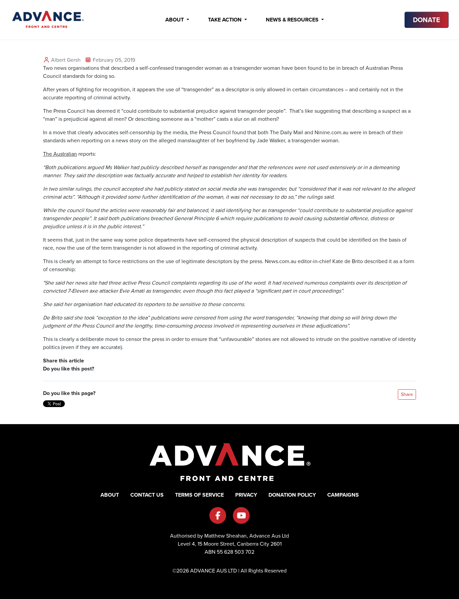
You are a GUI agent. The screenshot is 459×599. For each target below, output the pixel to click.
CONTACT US (147, 495)
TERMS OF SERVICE (199, 495)
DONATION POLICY (292, 495)
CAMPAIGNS (343, 495)
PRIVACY (246, 495)
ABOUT (109, 495)
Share (407, 394)
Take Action (225, 19)
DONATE (426, 20)
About (175, 19)
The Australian (60, 154)
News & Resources (293, 19)
